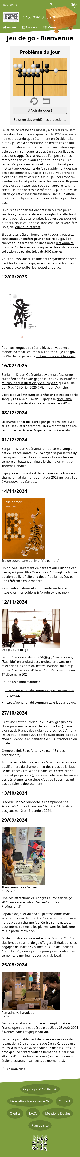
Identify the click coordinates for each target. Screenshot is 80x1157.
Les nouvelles (15, 1069)
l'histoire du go (53, 239)
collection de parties (16, 251)
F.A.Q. (33, 1113)
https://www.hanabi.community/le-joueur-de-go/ (40, 702)
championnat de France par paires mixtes (36, 422)
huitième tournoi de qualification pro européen (39, 381)
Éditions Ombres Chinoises (55, 356)
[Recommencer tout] (33, 101)
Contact (64, 1101)
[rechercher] (51, 5)
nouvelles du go (48, 267)
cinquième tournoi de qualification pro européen (37, 401)
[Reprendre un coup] (46, 101)
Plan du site (40, 1125)
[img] (40, 77)
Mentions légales (57, 1113)
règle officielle (57, 214)
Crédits (15, 1113)
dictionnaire (65, 243)
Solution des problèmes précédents (40, 119)
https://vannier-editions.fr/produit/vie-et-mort (35, 592)
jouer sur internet (27, 227)
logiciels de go (24, 263)
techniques (65, 263)
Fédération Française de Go (30, 1101)
